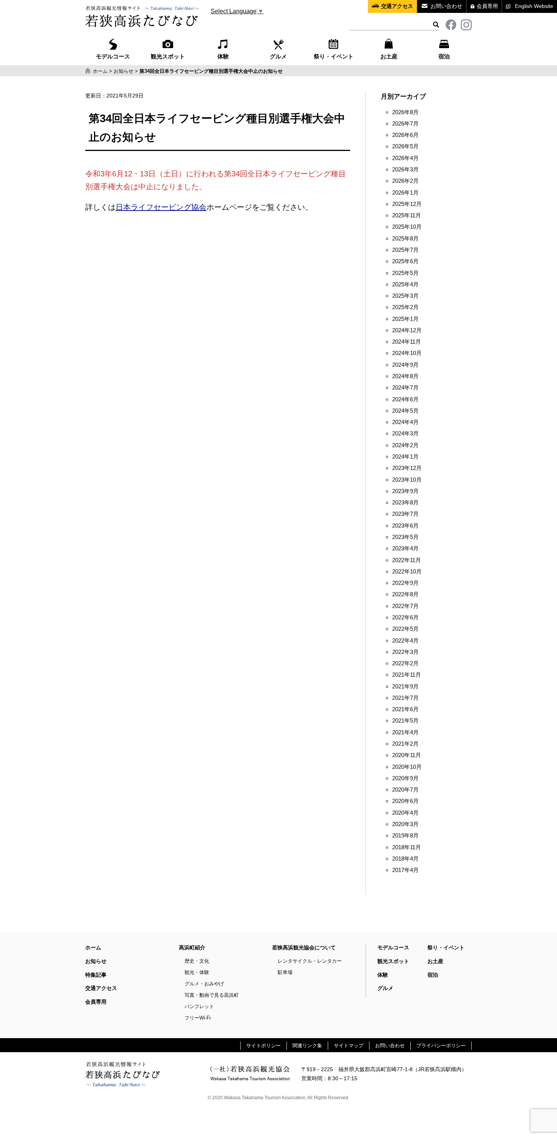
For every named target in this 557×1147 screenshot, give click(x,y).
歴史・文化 (197, 961)
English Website (534, 6)
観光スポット (168, 56)
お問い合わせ (446, 6)
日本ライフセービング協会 (161, 207)
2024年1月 (405, 457)
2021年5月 (405, 721)
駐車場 (285, 972)
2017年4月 (405, 870)
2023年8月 (405, 503)
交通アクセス (397, 6)
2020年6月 (405, 801)
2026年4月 (405, 158)
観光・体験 (197, 972)
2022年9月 (405, 583)
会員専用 (487, 6)
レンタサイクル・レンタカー (310, 961)
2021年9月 (405, 686)
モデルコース (113, 56)
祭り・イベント (334, 56)
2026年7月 (405, 124)
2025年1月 (405, 319)
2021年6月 (405, 709)
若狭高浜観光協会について (304, 947)
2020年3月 (405, 824)
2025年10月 (407, 227)
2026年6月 (405, 135)
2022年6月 (405, 617)
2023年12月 (407, 468)
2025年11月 (406, 215)
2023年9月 (405, 491)
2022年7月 (405, 606)
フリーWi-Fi (198, 1018)
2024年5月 (405, 411)
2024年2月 (405, 445)
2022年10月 (407, 572)
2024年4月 (405, 422)
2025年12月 (407, 204)
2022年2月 (405, 663)
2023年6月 (405, 526)
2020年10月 (407, 767)
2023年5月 (405, 537)
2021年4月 (405, 732)
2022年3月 (405, 652)
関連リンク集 (307, 1045)
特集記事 (95, 975)
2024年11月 (406, 342)
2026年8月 (405, 112)
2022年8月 (405, 594)
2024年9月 (405, 365)
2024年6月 (405, 399)
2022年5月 (405, 629)
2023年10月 (407, 480)
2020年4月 (405, 813)
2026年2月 (405, 181)
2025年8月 (405, 239)
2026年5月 (405, 146)
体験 (223, 56)
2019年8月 (405, 836)
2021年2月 (405, 744)
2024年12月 (407, 330)
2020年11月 (406, 755)
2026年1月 (405, 193)
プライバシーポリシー (441, 1045)
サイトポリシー (263, 1045)
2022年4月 (405, 641)
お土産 (388, 56)
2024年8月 (405, 376)
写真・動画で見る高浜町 (212, 995)
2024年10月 (407, 353)
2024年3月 (405, 434)
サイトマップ (348, 1045)
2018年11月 (406, 847)
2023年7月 (405, 514)
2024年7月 (405, 388)
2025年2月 (405, 307)
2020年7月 (405, 790)
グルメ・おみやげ (204, 984)
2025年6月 (405, 261)
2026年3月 (405, 170)
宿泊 (444, 56)
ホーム (93, 947)
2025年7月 (405, 250)
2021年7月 (405, 698)
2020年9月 (405, 778)
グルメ (278, 56)
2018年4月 (405, 859)
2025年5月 (405, 273)
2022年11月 (406, 560)
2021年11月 (406, 675)
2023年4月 (405, 548)
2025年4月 (405, 284)
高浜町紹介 (192, 947)
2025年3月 (405, 296)
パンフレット (199, 1006)
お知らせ (95, 961)
